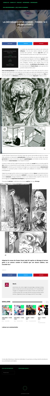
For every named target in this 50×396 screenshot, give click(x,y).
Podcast (19, 2)
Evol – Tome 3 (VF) (42, 318)
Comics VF (13, 2)
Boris (18, 27)
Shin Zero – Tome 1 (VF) (19, 318)
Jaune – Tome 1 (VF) (30, 318)
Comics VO (6, 2)
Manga (23, 27)
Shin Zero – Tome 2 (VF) (7, 318)
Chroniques (33, 2)
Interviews (26, 2)
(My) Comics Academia (21, 7)
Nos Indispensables (9, 7)
